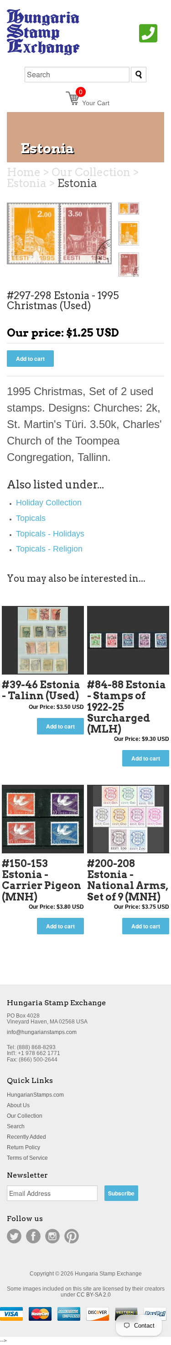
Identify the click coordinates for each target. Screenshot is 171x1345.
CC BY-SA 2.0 (94, 1294)
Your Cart (94, 103)
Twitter (14, 1236)
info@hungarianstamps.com (42, 1032)
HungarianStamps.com (35, 1095)
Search (16, 1126)
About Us (18, 1105)
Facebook (33, 1236)
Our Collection (24, 1116)
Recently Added (26, 1137)
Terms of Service (27, 1158)
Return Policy (23, 1147)
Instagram (52, 1236)
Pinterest (71, 1236)
